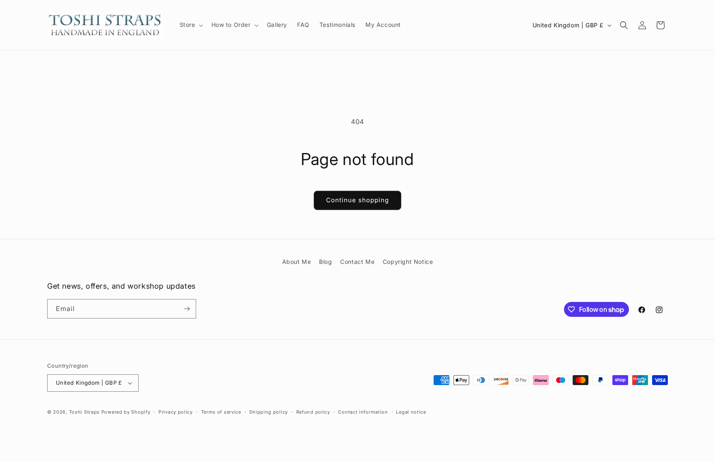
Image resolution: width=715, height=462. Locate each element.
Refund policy (313, 412)
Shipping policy (268, 412)
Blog (325, 261)
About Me (296, 261)
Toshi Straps (84, 412)
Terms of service (221, 412)
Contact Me (357, 261)
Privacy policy (175, 412)
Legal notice (411, 412)
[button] (190, 25)
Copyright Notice (408, 261)
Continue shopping (357, 200)
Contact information (363, 412)
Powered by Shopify (126, 412)
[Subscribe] (187, 308)
